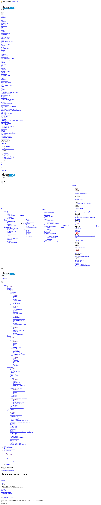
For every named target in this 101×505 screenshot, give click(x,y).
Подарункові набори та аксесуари (22, 401)
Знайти (3, 503)
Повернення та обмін (6, 493)
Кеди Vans (3, 490)
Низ (14, 329)
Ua (7, 457)
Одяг (14, 307)
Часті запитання (5, 494)
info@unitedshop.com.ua (8, 149)
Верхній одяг (16, 317)
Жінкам (12, 338)
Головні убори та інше (19, 391)
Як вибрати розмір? (6, 492)
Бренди (12, 413)
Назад (10, 286)
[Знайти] (2, 14)
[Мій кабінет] (1, 280)
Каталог (9, 288)
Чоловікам (13, 292)
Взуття (15, 296)
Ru (7, 459)
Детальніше (15, 1)
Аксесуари (13, 369)
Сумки (15, 381)
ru (1, 164)
